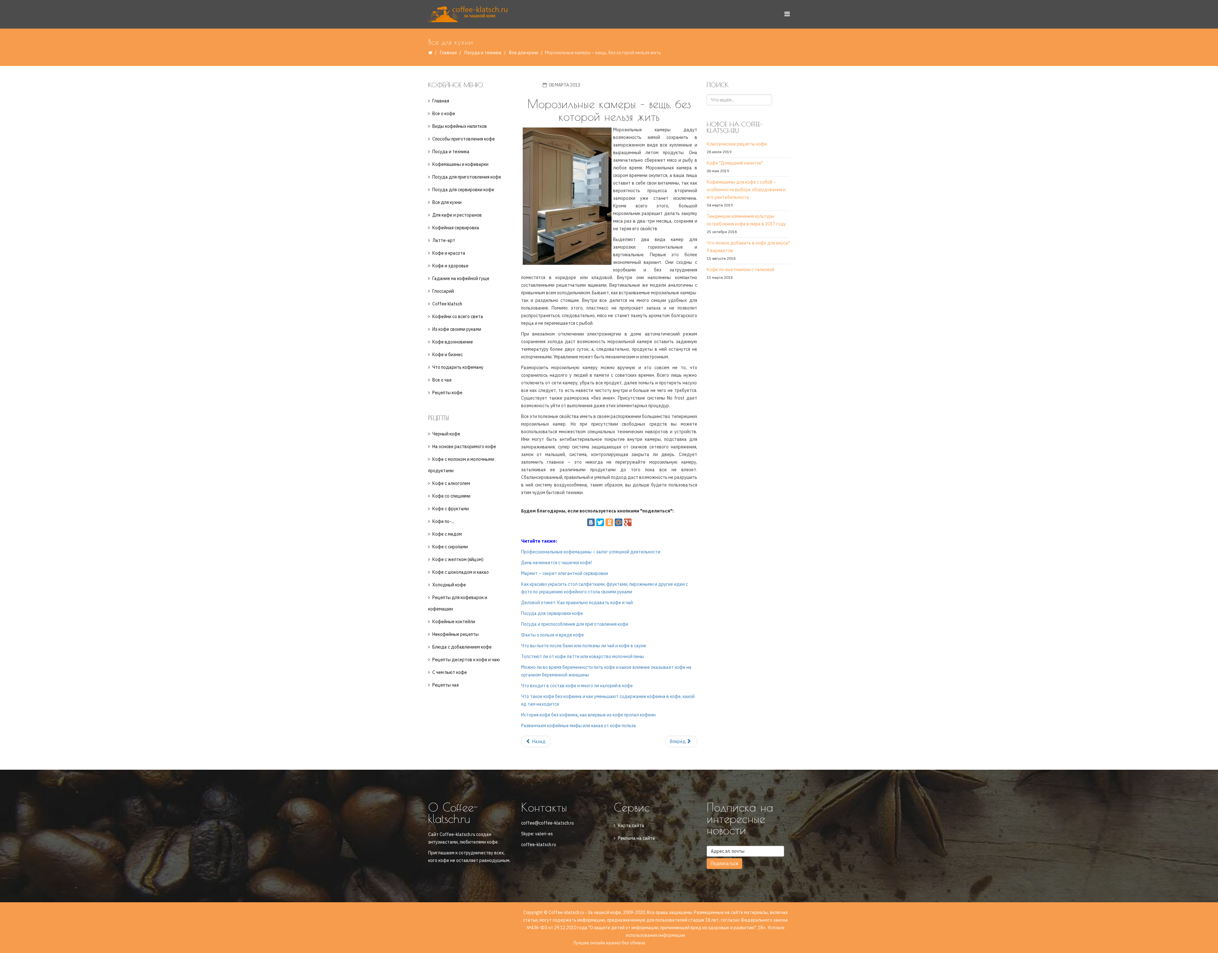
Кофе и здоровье (450, 266)
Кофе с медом (447, 534)
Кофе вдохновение (452, 342)
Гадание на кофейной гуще (460, 278)
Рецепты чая (445, 685)
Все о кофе (443, 113)
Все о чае (442, 380)
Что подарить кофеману (457, 367)
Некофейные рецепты (455, 634)
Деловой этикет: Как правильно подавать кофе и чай (577, 602)
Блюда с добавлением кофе (462, 647)
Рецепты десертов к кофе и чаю (466, 660)
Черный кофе (446, 434)
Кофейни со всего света (457, 316)
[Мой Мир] (618, 522)
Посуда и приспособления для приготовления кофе (574, 624)
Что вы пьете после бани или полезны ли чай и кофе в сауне (583, 646)
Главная (448, 52)
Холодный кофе (449, 585)
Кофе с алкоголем (451, 483)
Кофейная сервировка (455, 228)
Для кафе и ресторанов (457, 215)
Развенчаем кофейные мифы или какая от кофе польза (578, 725)
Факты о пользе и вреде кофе (552, 635)
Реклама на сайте (636, 838)
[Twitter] (600, 522)
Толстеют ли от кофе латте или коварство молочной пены (582, 656)
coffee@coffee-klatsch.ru (547, 823)
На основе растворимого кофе (464, 446)
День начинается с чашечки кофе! (556, 562)
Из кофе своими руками (456, 329)
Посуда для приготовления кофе (466, 177)
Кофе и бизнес (447, 354)
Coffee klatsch (447, 304)
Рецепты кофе (447, 392)
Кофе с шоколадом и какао (460, 572)
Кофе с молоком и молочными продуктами (461, 464)
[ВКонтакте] (591, 522)
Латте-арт (443, 240)
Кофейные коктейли (453, 621)
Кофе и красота (448, 253)
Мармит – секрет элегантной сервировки (564, 573)
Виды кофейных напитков (459, 126)
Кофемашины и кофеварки (460, 164)
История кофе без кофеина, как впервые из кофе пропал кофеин (588, 715)
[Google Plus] (628, 522)
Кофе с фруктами (450, 509)
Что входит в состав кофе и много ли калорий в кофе (577, 686)
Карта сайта (631, 825)
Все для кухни (523, 52)
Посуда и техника (482, 52)
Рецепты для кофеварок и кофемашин (457, 603)
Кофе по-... (443, 521)
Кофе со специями (451, 496)
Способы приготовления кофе (463, 139)
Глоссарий (443, 291)
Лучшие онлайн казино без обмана (609, 943)
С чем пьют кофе (449, 672)
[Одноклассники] (609, 522)
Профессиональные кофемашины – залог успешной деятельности (590, 552)
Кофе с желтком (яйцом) (457, 559)
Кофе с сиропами (450, 547)
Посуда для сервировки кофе (463, 190)
